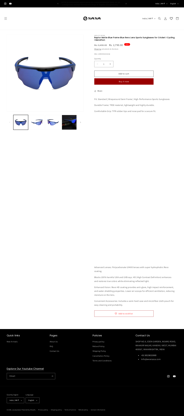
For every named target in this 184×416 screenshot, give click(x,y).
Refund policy (83, 410)
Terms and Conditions (102, 360)
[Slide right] (81, 122)
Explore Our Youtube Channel (25, 368)
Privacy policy (98, 341)
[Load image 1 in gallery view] (20, 122)
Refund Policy (99, 346)
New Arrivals (12, 341)
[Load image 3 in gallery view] (53, 122)
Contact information (98, 410)
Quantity (97, 59)
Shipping (97, 49)
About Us (54, 341)
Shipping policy (56, 410)
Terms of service (70, 410)
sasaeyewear (16, 410)
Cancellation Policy (101, 356)
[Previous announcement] (58, 3)
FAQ (51, 346)
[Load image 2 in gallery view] (36, 122)
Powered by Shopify (29, 410)
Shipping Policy (99, 351)
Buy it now (124, 81)
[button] (6, 18)
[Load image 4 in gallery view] (69, 122)
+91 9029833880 (149, 355)
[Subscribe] (52, 376)
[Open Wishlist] (171, 18)
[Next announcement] (126, 3)
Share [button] (99, 91)
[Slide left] (10, 122)
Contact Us (54, 351)
